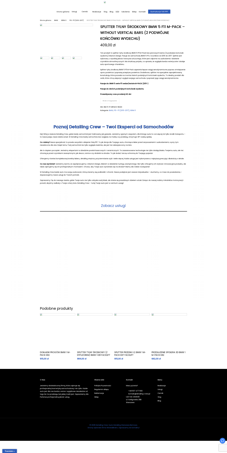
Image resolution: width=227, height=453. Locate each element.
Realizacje (162, 385)
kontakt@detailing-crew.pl (139, 394)
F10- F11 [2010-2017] (77, 20)
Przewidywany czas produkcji (113, 94)
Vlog (159, 397)
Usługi (160, 389)
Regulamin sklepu (101, 389)
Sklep (96, 397)
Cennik (160, 393)
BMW (56, 20)
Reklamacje (99, 393)
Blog (159, 401)
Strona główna (45, 20)
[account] (216, 5)
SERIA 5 (63, 20)
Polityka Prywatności (102, 385)
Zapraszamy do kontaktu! (129, 427)
